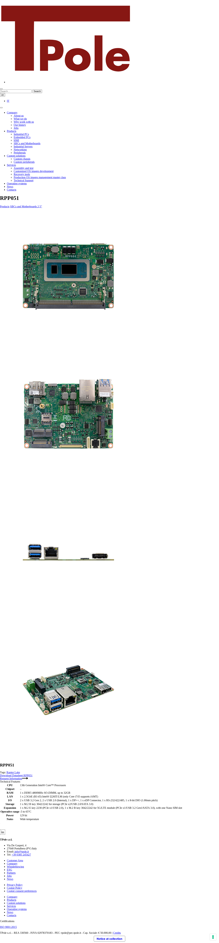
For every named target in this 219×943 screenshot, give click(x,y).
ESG (9, 869)
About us (19, 115)
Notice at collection (109, 938)
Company (12, 112)
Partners (11, 872)
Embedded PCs (22, 137)
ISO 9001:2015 (8, 927)
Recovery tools (22, 174)
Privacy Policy (15, 884)
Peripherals (20, 152)
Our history (20, 124)
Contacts (11, 189)
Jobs (16, 128)
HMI (16, 140)
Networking (20, 149)
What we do (20, 118)
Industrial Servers (23, 146)
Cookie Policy (14, 887)
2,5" (39, 206)
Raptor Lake (13, 772)
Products (11, 131)
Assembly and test (23, 168)
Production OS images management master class (40, 177)
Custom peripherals (24, 161)
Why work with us (24, 121)
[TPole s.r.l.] (65, 76)
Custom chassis (22, 158)
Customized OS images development (34, 171)
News (10, 186)
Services (11, 165)
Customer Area (15, 860)
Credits (117, 932)
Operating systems (17, 183)
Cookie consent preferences (22, 891)
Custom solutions (16, 155)
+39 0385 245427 (21, 854)
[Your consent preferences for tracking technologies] (213, 937)
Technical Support (23, 180)
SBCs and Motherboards (27, 143)
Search (37, 91)
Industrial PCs (21, 134)
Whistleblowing (15, 866)
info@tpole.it (21, 851)
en (2, 95)
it (8, 100)
